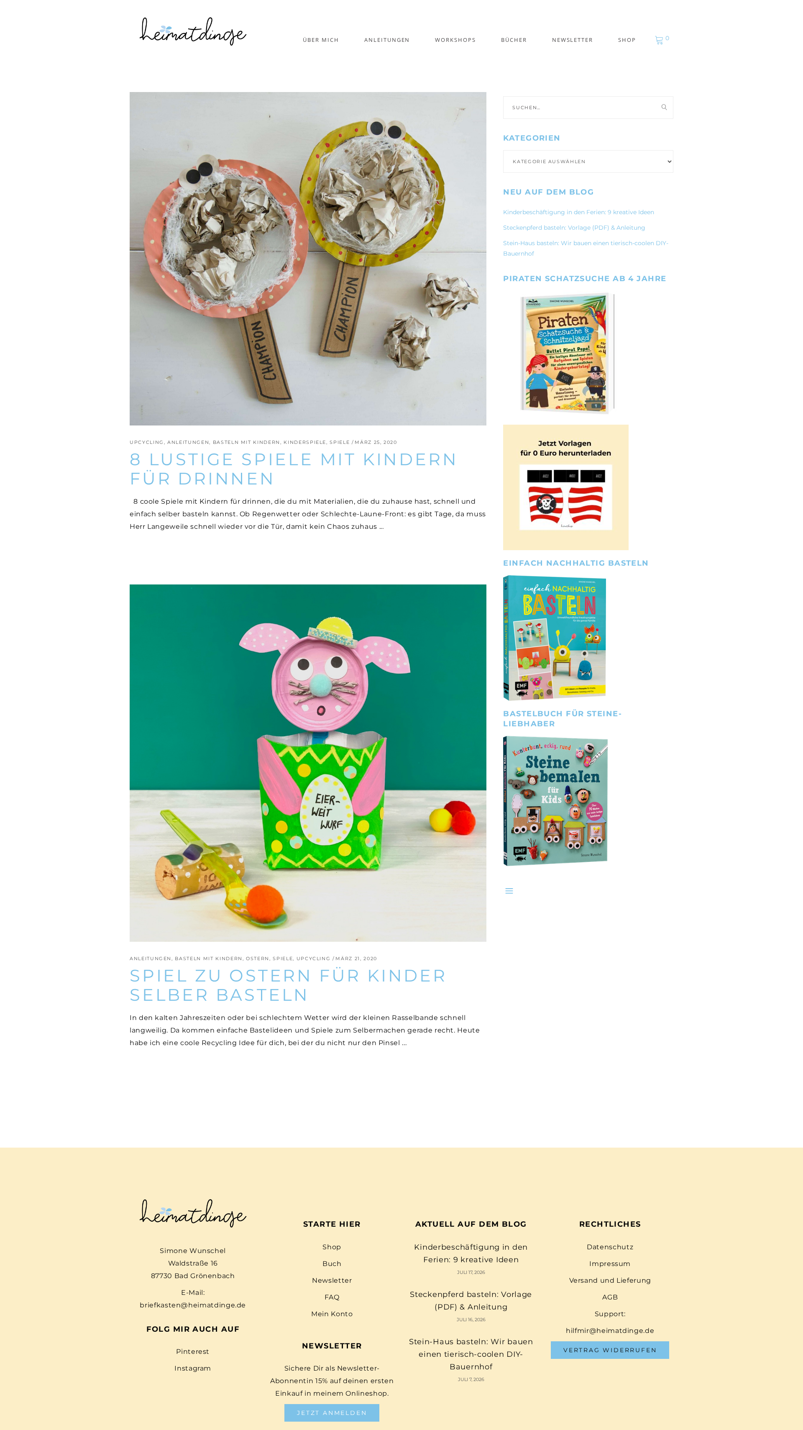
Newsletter (332, 1280)
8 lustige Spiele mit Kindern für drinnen (294, 469)
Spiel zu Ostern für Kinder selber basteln (288, 985)
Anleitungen (188, 442)
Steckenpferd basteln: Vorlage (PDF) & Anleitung (574, 227)
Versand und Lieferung (610, 1280)
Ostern (257, 958)
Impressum (610, 1264)
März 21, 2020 (356, 958)
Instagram (192, 1368)
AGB (610, 1297)
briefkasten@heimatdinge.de (193, 1305)
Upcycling (147, 442)
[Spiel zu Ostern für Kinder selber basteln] (308, 762)
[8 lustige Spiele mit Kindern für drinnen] (308, 258)
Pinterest (193, 1352)
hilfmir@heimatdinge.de (610, 1331)
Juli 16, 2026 (471, 1319)
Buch (332, 1264)
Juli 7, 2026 (471, 1379)
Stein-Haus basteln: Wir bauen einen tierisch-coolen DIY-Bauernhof (471, 1354)
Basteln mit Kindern (246, 442)
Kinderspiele (305, 442)
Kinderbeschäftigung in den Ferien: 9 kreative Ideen (578, 212)
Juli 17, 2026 (471, 1272)
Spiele (340, 442)
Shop (331, 1247)
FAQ (332, 1297)
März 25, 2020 (376, 442)
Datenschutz (610, 1247)
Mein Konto (332, 1314)
